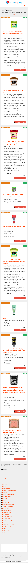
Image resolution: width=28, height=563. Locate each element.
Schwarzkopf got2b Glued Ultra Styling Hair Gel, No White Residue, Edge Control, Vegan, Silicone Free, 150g (13, 350)
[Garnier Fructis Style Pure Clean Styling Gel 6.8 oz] (14, 310)
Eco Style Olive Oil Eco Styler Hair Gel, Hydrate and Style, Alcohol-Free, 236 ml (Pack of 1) (12, 33)
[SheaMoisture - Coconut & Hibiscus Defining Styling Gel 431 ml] (14, 423)
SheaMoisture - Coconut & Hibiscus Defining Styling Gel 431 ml (11, 431)
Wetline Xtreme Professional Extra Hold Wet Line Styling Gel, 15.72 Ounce (12, 195)
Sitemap (2, 554)
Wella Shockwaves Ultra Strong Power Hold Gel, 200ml (13, 227)
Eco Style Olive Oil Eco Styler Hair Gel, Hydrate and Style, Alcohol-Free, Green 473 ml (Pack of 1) (13, 261)
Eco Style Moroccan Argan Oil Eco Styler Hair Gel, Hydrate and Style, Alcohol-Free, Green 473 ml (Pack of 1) (13, 143)
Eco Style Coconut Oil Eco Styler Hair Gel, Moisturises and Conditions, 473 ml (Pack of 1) (13, 90)
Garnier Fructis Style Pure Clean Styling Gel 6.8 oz (13, 317)
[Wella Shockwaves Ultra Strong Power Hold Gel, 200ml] (14, 219)
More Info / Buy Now (20, 69)
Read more (16, 14)
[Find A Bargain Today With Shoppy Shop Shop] (14, 3)
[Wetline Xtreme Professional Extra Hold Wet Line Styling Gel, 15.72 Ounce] (14, 189)
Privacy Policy (19, 561)
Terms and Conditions (10, 561)
